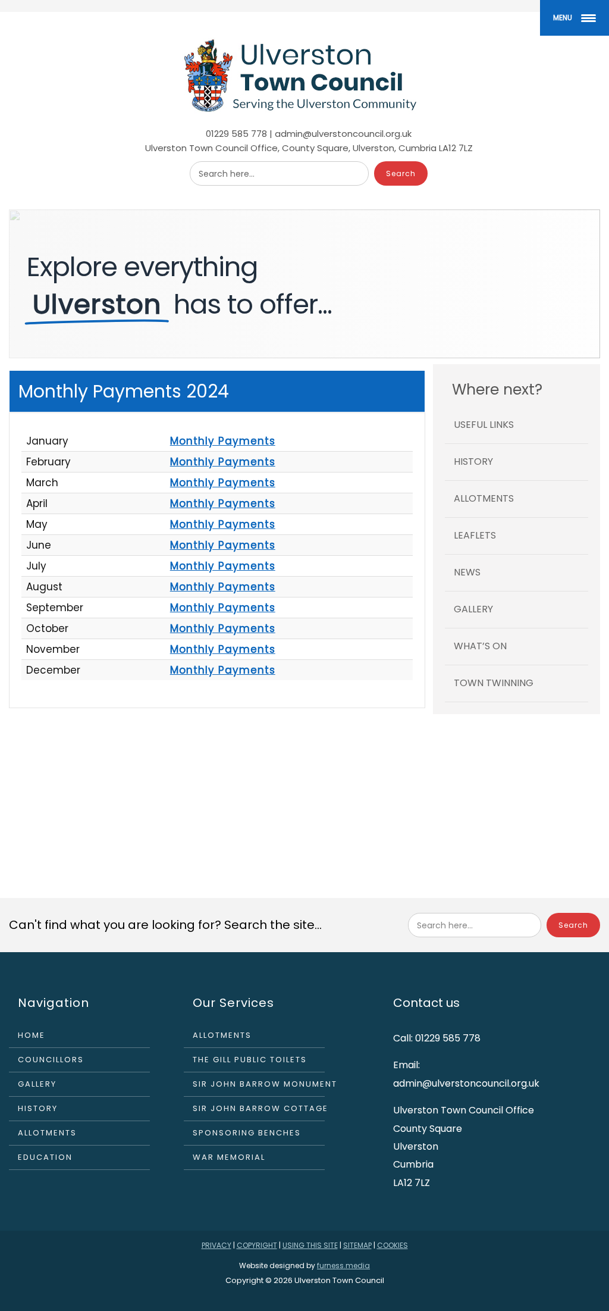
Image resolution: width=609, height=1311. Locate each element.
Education (45, 1157)
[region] (304, 283)
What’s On (480, 646)
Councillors (51, 1059)
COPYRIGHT (257, 1245)
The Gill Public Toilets (250, 1059)
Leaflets (475, 535)
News (467, 572)
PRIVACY (216, 1245)
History (473, 461)
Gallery (473, 609)
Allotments (484, 498)
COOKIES (392, 1245)
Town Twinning (493, 683)
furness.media (343, 1265)
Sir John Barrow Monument (259, 1084)
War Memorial (229, 1157)
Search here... (227, 174)
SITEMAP (357, 1245)
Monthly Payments (222, 441)
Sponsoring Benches (247, 1132)
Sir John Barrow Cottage (259, 1108)
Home (31, 1035)
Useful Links (484, 424)
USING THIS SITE (310, 1245)
